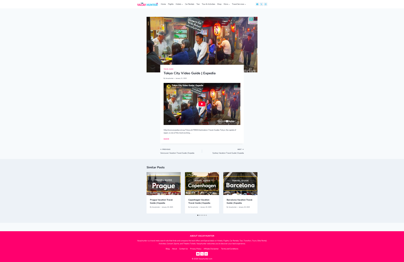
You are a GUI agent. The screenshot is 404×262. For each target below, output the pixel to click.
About (174, 249)
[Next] (254, 193)
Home (163, 4)
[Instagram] (265, 4)
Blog (168, 249)
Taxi (198, 4)
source (166, 138)
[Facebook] (257, 4)
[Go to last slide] (150, 193)
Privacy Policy (195, 249)
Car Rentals (189, 4)
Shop (219, 4)
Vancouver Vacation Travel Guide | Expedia (177, 151)
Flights (171, 4)
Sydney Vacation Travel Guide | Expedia (228, 151)
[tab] (197, 215)
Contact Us (183, 249)
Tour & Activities (208, 4)
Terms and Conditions (229, 249)
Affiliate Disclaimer (211, 249)
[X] (261, 4)
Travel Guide (168, 69)
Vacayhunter (170, 78)
